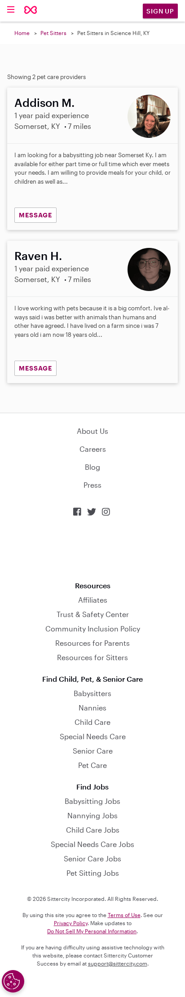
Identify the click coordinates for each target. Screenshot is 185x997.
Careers (92, 449)
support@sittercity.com (117, 963)
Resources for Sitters (92, 657)
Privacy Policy (71, 923)
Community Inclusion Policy (92, 628)
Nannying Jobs (92, 815)
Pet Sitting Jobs (92, 873)
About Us (92, 431)
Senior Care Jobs (92, 858)
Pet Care (92, 765)
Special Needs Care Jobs (92, 844)
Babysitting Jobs (92, 801)
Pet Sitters (53, 33)
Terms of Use (124, 915)
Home (22, 33)
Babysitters (92, 693)
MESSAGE (35, 215)
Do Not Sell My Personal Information (92, 931)
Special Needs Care (93, 736)
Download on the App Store (92, 549)
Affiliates (92, 600)
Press (92, 485)
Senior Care (93, 750)
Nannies (92, 707)
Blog (92, 467)
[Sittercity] (31, 10)
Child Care (92, 722)
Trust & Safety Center (93, 614)
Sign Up (160, 11)
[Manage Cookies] (13, 981)
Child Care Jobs (92, 829)
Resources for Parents (92, 643)
